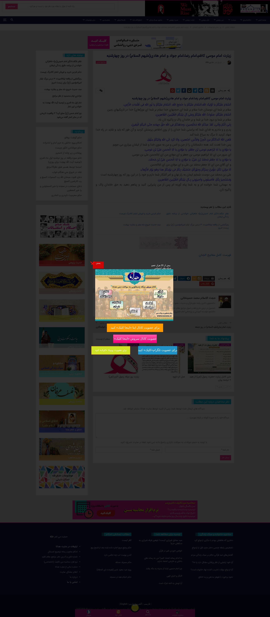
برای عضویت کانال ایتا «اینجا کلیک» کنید (135, 327)
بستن (98, 263)
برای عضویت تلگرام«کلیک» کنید (157, 350)
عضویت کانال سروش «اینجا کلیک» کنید (135, 338)
